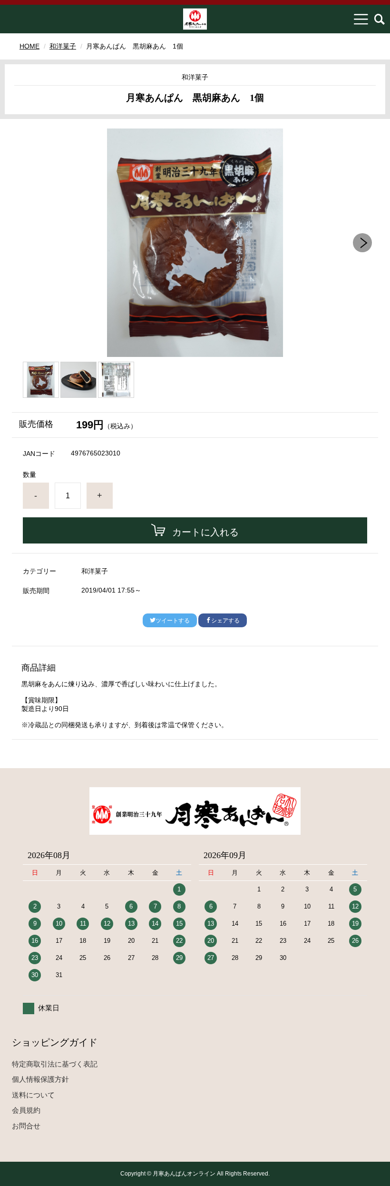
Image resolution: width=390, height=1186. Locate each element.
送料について (33, 1095)
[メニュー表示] (360, 19)
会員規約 (26, 1110)
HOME (29, 46)
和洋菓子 (62, 46)
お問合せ (26, 1126)
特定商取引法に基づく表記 (55, 1064)
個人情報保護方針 (40, 1079)
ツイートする (173, 620)
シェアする (225, 620)
